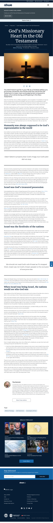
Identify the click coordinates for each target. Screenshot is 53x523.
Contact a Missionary (31, 499)
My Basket (30, 1)
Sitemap (28, 517)
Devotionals (29, 454)
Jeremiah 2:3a (7, 236)
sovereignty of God (31, 410)
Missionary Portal (8, 501)
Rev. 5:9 (18, 283)
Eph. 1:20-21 (41, 279)
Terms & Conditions (21, 517)
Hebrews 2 (8, 173)
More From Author (21, 400)
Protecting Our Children (32, 501)
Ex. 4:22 (35, 241)
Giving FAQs (30, 503)
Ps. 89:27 (10, 248)
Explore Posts (26, 20)
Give (51, 263)
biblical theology (9, 410)
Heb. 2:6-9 (24, 184)
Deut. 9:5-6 (7, 208)
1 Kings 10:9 (26, 334)
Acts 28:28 (13, 283)
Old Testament (20, 410)
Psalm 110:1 (8, 283)
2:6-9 (7, 280)
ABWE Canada (26, 515)
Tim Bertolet (26, 47)
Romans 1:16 (35, 253)
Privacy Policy (13, 517)
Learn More (26, 461)
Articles (28, 436)
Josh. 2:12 (20, 313)
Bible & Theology (17, 47)
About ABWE (7, 494)
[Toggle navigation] (48, 5)
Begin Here (8, 16)
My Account (39, 1)
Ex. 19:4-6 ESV (24, 204)
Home (6, 25)
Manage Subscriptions (9, 503)
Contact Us (6, 499)
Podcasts (6, 436)
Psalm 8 (44, 141)
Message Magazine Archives (33, 494)
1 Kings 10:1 (25, 330)
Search (47, 1)
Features (12, 25)
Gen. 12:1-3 (44, 191)
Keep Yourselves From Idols (34, 455)
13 (5, 280)
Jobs (5, 496)
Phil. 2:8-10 (18, 184)
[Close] (51, 9)
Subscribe (42, 476)
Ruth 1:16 (14, 321)
